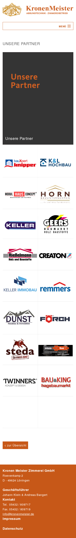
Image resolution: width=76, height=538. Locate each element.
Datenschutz (13, 528)
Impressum (12, 518)
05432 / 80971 (19, 509)
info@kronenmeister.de (18, 514)
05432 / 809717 (19, 504)
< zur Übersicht (15, 445)
